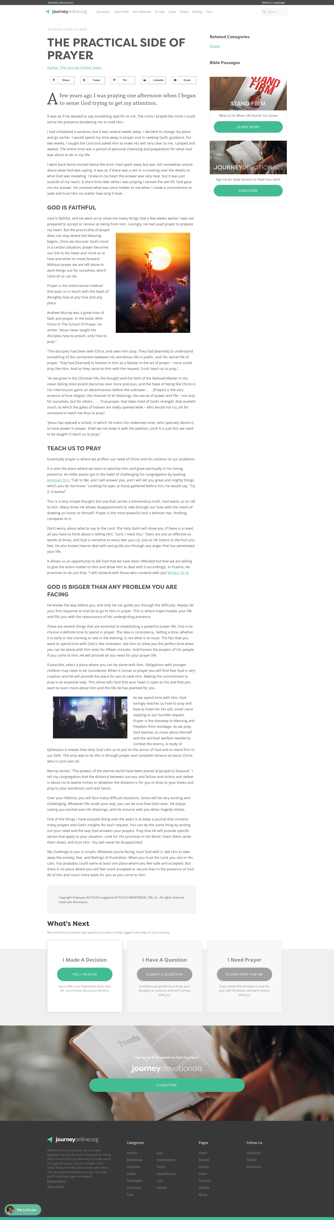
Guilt (160, 1153)
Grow (172, 12)
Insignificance (166, 1173)
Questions (103, 12)
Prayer (184, 12)
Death (131, 1173)
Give (209, 12)
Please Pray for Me (244, 974)
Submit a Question (165, 974)
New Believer (142, 12)
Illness (161, 1166)
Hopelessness (166, 1160)
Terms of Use (55, 1187)
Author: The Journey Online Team (74, 67)
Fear (130, 1194)
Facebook (254, 1153)
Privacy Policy (56, 1181)
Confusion (133, 1166)
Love (160, 1180)
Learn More (248, 127)
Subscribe (248, 190)
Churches (205, 1180)
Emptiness (134, 1187)
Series (203, 1173)
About (203, 1194)
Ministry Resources (60, 3)
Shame (162, 1187)
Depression (134, 1180)
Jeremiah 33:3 (58, 480)
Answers (204, 1160)
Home (203, 1153)
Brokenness (134, 1160)
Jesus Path (121, 12)
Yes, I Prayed (84, 974)
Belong (197, 12)
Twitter (251, 1160)
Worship (204, 1187)
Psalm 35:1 (178, 572)
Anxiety (132, 1153)
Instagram (254, 1166)
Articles (204, 1166)
